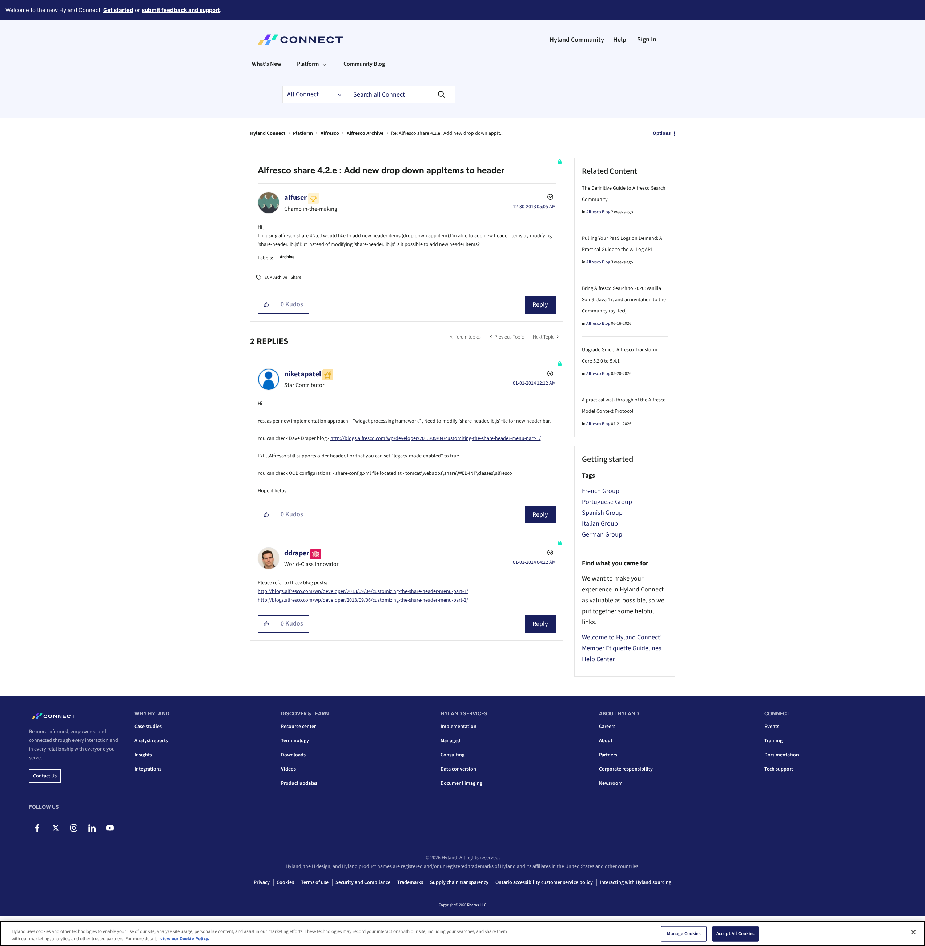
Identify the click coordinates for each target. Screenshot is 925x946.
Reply (540, 304)
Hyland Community (577, 39)
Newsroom (611, 783)
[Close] (913, 932)
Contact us (45, 776)
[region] (462, 933)
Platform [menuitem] (308, 64)
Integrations (147, 769)
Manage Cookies (684, 933)
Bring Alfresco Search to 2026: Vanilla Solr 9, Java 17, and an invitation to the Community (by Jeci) (624, 300)
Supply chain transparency (459, 882)
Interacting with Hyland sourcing (635, 882)
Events (771, 726)
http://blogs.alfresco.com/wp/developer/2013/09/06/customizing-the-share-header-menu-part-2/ (363, 600)
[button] (266, 304)
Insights (143, 755)
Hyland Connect (267, 133)
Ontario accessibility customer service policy (544, 882)
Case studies (148, 726)
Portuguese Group (607, 501)
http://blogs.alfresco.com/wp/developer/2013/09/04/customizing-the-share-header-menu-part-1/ (435, 438)
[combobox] (400, 94)
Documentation (781, 755)
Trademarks (410, 882)
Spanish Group (602, 512)
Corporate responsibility (626, 769)
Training (773, 740)
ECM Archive (276, 277)
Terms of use (315, 882)
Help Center (598, 659)
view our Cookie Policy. (184, 938)
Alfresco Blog (598, 212)
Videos (288, 769)
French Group (600, 491)
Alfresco (330, 133)
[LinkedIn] (92, 828)
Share (296, 277)
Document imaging (461, 783)
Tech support (778, 769)
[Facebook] (37, 828)
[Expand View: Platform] (324, 64)
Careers (607, 726)
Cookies (285, 882)
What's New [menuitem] (266, 64)
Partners (608, 755)
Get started (118, 10)
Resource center (298, 726)
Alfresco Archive (365, 133)
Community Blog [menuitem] (364, 64)
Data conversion (458, 769)
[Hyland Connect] (300, 39)
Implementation (458, 726)
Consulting (452, 755)
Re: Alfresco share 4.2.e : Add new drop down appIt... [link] (447, 133)
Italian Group (600, 523)
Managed (450, 740)
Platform (303, 133)
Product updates (299, 783)
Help (619, 39)
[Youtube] (110, 828)
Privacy (262, 882)
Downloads (293, 755)
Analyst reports (151, 740)
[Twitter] (55, 828)
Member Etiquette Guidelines (621, 648)
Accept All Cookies (735, 933)
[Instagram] (73, 828)
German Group (602, 534)
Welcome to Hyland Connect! (622, 637)
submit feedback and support (181, 10)
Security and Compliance (362, 882)
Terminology (295, 740)
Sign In (646, 39)
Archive (287, 257)
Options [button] (662, 133)
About (605, 740)
